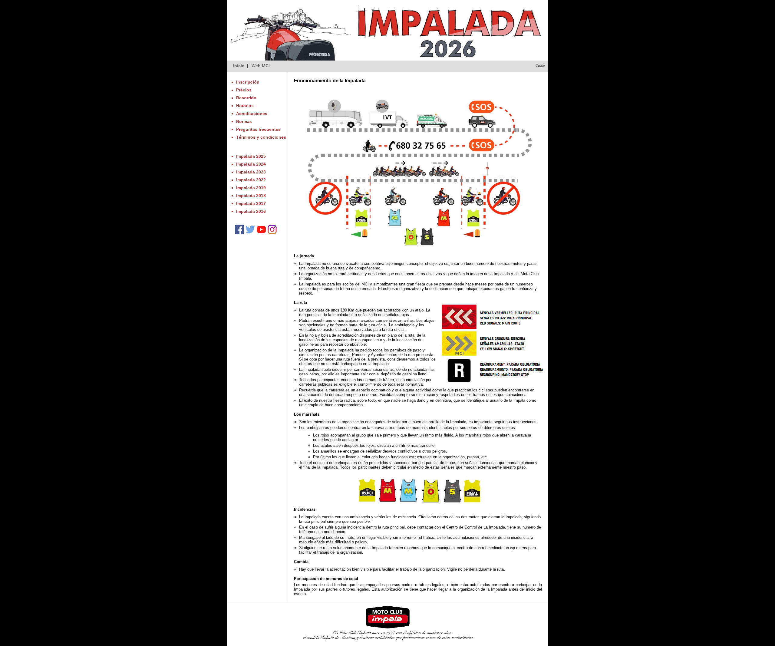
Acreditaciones (251, 113)
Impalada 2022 (251, 179)
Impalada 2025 (251, 156)
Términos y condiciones (261, 137)
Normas (244, 121)
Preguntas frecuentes (258, 129)
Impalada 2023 (251, 172)
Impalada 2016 (251, 211)
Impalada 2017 (251, 203)
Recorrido (246, 97)
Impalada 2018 (251, 195)
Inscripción (247, 82)
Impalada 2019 (251, 187)
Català (540, 65)
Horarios (245, 105)
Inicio (239, 65)
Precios (244, 89)
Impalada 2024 (251, 164)
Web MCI (261, 65)
